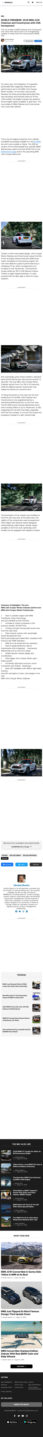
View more (20, 1366)
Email (37, 864)
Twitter (22, 864)
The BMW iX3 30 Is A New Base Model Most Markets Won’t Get (25, 1219)
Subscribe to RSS (6, 1387)
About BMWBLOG (6, 1382)
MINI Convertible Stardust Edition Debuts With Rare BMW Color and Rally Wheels (19, 1354)
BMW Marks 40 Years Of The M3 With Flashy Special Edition (26, 1206)
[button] (39, 774)
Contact (30, 1382)
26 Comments (38, 40)
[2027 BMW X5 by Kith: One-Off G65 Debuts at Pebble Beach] (36, 1005)
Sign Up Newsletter (34, 1384)
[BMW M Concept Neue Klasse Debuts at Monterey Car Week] (36, 1016)
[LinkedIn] (27, 911)
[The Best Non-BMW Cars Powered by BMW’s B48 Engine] (6, 1177)
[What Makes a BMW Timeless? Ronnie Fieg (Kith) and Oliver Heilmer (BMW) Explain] (6, 1191)
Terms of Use (19, 1384)
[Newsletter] (32, 2)
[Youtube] (24, 1416)
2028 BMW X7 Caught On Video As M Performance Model (27, 1152)
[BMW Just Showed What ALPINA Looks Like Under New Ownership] (36, 982)
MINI (2, 16)
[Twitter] (19, 911)
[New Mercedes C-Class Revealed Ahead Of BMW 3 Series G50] (36, 994)
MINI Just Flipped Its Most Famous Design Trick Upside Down (20, 1313)
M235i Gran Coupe (9, 152)
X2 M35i (37, 142)
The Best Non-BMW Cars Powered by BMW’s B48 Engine (26, 1178)
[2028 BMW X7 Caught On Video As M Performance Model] (6, 1151)
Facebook (8, 864)
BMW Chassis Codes (21, 1382)
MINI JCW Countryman (29, 855)
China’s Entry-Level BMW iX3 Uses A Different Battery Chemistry (27, 1165)
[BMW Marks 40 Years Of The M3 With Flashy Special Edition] (6, 1205)
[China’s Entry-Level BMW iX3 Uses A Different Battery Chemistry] (6, 1164)
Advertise (4, 1384)
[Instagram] (23, 911)
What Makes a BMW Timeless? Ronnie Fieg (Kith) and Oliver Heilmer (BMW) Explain (25, 1193)
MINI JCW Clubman (15, 855)
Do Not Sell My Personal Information (34, 1388)
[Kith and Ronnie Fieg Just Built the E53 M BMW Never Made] (36, 1028)
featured (4, 855)
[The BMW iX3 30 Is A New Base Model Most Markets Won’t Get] (6, 1218)
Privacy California (6, 1391)
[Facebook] (16, 911)
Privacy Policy (19, 1387)
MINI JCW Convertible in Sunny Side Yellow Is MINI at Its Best (21, 1273)
